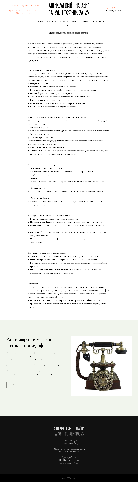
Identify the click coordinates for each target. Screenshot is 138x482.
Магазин (38, 21)
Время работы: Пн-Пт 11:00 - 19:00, (24, 10)
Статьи (64, 21)
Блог (74, 21)
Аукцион (52, 21)
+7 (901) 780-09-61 (114, 8)
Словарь (85, 21)
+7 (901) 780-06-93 (114, 10)
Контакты (98, 21)
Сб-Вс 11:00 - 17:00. (24, 13)
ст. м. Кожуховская (24, 8)
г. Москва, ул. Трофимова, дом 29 (24, 5)
